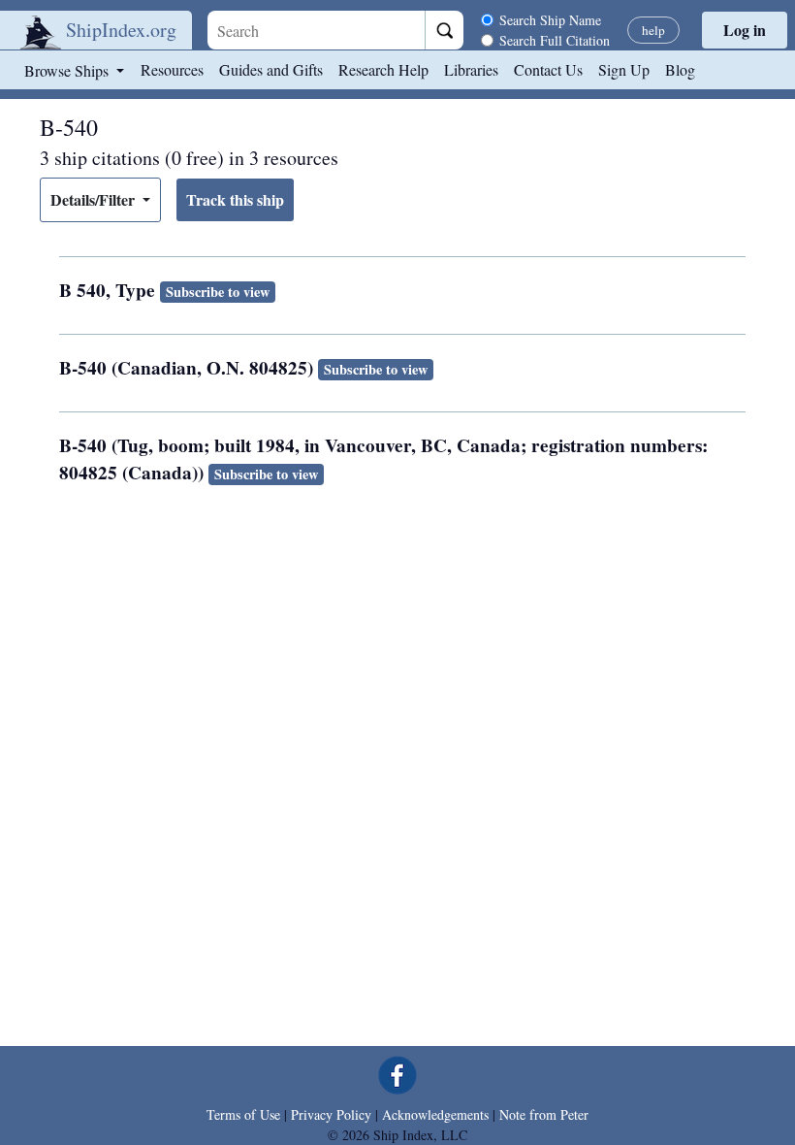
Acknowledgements (435, 1114)
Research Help (383, 69)
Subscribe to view (218, 291)
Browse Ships (68, 70)
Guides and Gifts (271, 69)
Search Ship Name (550, 20)
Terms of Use (243, 1114)
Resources (172, 69)
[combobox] (316, 30)
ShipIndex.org (121, 29)
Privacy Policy (331, 1114)
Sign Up (624, 69)
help (653, 30)
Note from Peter (543, 1114)
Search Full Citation (554, 40)
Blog (680, 69)
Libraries (471, 69)
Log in (744, 29)
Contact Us (548, 69)
